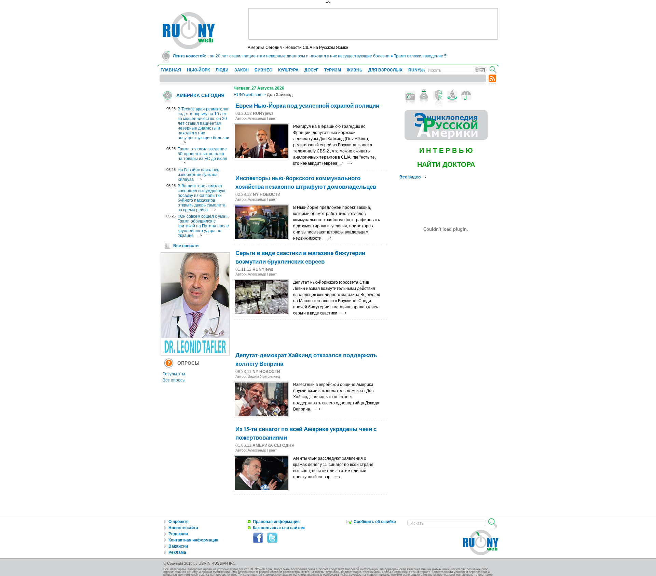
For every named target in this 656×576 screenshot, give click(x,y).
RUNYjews (418, 70)
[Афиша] (438, 95)
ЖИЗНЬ (355, 70)
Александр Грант (262, 118)
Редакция (178, 534)
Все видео (410, 177)
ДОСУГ (311, 70)
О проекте (178, 521)
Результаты (174, 374)
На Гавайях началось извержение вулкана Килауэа (198, 175)
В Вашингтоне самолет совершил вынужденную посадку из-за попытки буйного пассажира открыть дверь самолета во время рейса (202, 198)
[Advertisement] (373, 24)
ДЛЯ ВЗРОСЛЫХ (385, 70)
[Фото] (410, 95)
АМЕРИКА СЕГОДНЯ (200, 95)
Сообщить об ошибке (375, 521)
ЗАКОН (241, 70)
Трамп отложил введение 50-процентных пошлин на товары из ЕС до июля (202, 154)
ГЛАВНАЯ (171, 70)
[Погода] (466, 95)
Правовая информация (276, 521)
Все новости (186, 245)
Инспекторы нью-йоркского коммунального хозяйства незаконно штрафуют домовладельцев (305, 182)
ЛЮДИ (222, 70)
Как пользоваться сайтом (279, 527)
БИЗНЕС (263, 70)
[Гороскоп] (452, 95)
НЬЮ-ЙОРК (198, 70)
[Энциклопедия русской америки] (446, 138)
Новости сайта (183, 527)
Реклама (177, 552)
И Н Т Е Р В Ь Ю (446, 150)
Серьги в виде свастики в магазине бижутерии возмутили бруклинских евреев (300, 257)
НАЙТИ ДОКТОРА (446, 164)
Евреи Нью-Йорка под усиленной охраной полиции (307, 105)
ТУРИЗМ (332, 70)
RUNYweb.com (248, 94)
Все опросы (174, 380)
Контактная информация (193, 540)
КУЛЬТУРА (288, 70)
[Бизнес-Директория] (424, 95)
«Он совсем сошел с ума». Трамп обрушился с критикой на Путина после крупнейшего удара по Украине (203, 226)
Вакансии (178, 546)
